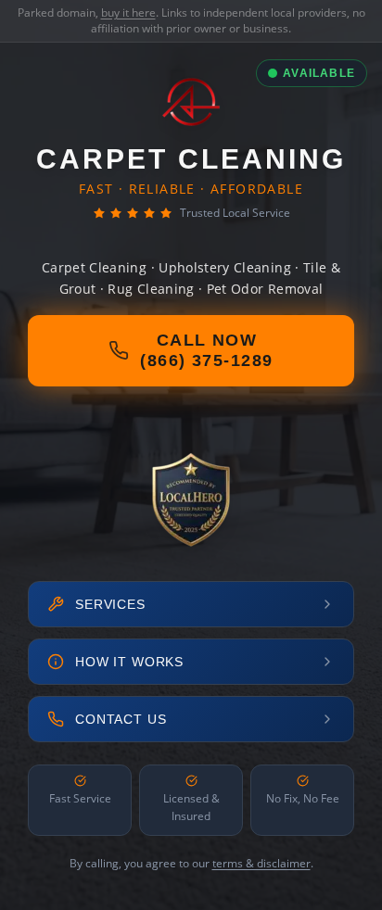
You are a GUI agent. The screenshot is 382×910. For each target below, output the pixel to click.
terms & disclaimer (261, 863)
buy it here (128, 12)
